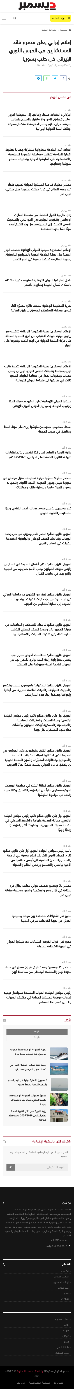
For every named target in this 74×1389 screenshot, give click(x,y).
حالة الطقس (63, 1347)
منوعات (65, 1330)
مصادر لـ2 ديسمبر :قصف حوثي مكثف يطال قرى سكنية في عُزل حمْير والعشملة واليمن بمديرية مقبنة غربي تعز (38, 890)
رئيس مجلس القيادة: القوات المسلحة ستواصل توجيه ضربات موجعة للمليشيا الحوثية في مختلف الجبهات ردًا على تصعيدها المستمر (37, 997)
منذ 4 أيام (66, 503)
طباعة (37, 1037)
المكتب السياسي (61, 1276)
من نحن (20, 1382)
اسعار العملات (62, 1353)
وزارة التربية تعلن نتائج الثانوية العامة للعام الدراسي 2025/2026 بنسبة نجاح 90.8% (27, 1115)
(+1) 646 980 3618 (57, 1246)
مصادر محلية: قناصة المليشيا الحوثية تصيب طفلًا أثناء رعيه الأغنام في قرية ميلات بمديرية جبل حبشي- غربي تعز (38, 189)
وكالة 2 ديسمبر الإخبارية (30, 1371)
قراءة (37, 1031)
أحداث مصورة (62, 1319)
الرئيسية (65, 1271)
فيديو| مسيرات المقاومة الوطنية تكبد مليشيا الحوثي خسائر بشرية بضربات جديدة (27, 1100)
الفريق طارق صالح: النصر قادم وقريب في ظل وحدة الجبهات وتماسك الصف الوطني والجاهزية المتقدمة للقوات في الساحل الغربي (38, 538)
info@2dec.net (59, 1240)
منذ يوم (67, 110)
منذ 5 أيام (66, 881)
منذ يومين (66, 180)
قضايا (66, 1293)
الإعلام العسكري (61, 1282)
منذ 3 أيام (66, 396)
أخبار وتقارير (63, 1288)
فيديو (66, 1341)
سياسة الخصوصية (39, 1382)
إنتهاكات (65, 1299)
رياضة (66, 1325)
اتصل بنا (59, 1382)
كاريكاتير (65, 1336)
